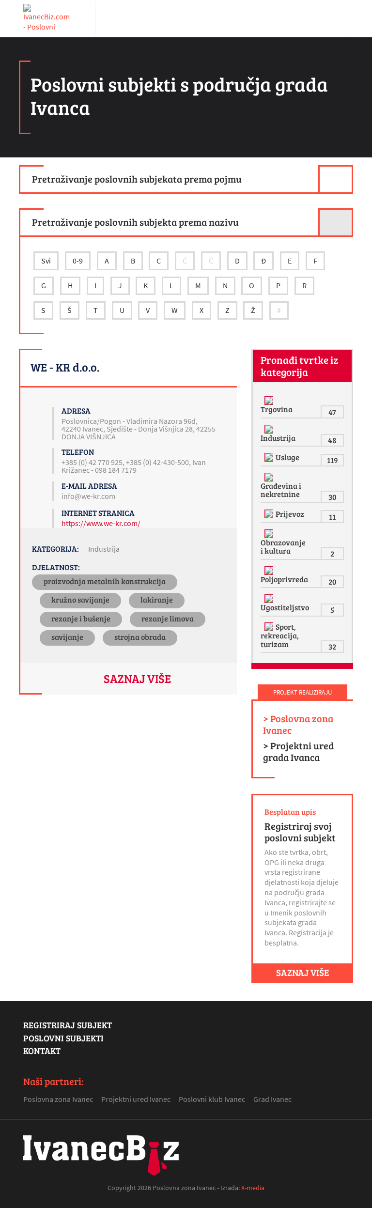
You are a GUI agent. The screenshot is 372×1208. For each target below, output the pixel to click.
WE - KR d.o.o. (65, 367)
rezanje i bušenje (80, 618)
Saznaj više (137, 678)
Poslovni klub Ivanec (212, 1099)
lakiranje (156, 599)
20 (332, 581)
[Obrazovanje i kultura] (270, 533)
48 (332, 440)
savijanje (67, 637)
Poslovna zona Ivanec (58, 1099)
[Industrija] (270, 429)
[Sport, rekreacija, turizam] (270, 626)
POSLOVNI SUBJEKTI (63, 1038)
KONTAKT (42, 1050)
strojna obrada (140, 637)
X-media (252, 1187)
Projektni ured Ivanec (135, 1099)
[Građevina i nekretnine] (270, 477)
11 (332, 516)
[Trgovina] (270, 400)
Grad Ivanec (272, 1099)
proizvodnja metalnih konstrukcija (105, 581)
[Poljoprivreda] (270, 570)
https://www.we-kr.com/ (101, 523)
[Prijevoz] (270, 514)
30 (332, 497)
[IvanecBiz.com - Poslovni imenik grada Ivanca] (47, 18)
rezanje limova (167, 618)
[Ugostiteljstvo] (270, 598)
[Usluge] (270, 457)
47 (332, 412)
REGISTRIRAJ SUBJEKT (67, 1025)
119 (332, 460)
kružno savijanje (80, 599)
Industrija (104, 549)
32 (332, 646)
